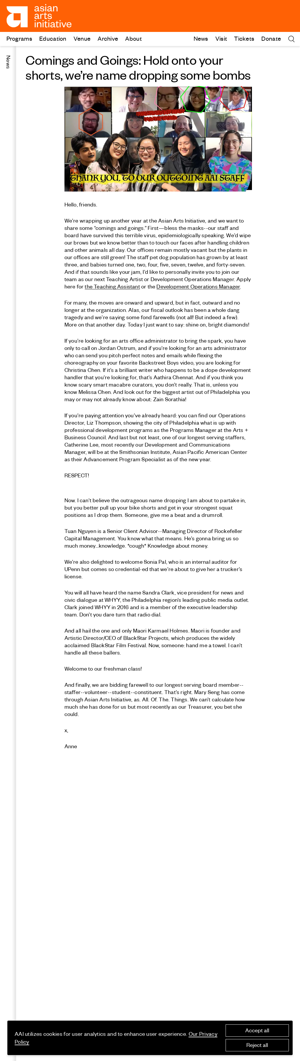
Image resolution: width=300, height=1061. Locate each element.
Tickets (244, 38)
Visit (221, 38)
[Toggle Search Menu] (291, 39)
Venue (82, 38)
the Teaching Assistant (112, 286)
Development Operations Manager (198, 286)
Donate (271, 38)
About (133, 38)
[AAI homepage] (39, 16)
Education (53, 38)
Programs (19, 38)
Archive (108, 38)
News (201, 38)
